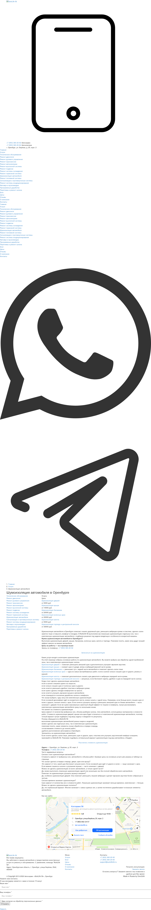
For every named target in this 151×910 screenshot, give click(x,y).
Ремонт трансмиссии (14, 603)
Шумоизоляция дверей (50, 600)
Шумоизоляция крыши (50, 605)
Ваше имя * (4, 883)
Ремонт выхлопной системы (17, 607)
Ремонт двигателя (13, 598)
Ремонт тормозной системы (17, 615)
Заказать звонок (138, 869)
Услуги (67, 857)
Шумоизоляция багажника (52, 610)
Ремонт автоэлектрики (15, 605)
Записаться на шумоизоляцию (93, 652)
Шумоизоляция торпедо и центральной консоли (60, 624)
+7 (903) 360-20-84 (13, 145)
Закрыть (3, 909)
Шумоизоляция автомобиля (17, 617)
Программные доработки (16, 626)
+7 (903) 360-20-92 (13, 142)
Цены (67, 862)
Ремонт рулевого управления (17, 600)
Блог (67, 859)
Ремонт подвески (13, 610)
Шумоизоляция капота (50, 619)
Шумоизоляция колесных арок (53, 615)
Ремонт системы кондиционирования (20, 622)
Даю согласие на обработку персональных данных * (22, 901)
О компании (69, 867)
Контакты (68, 869)
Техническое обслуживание (17, 596)
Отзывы (68, 864)
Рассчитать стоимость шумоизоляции (93, 742)
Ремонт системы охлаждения (17, 612)
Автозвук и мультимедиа (15, 624)
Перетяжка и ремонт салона (17, 629)
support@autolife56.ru (108, 862)
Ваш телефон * (6, 892)
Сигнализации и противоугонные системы (22, 619)
